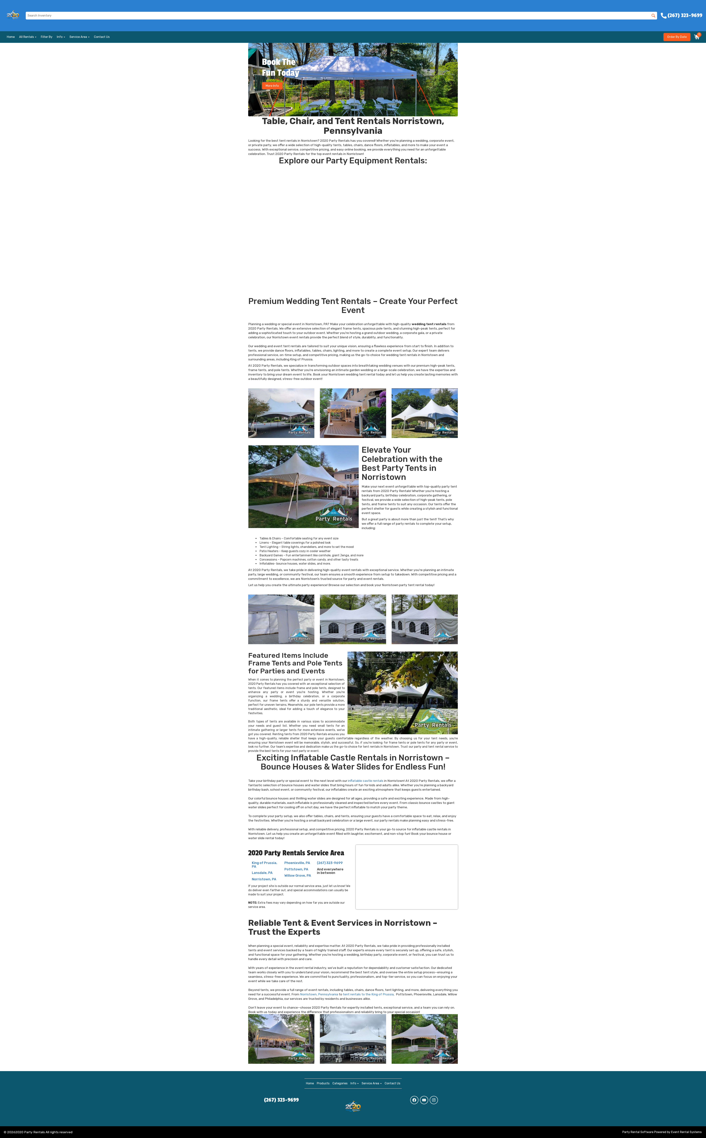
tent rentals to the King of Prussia (368, 994)
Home (11, 37)
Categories (339, 1083)
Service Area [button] (78, 37)
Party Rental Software (637, 1132)
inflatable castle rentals (365, 781)
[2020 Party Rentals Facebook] (414, 1100)
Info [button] (60, 37)
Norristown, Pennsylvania (319, 994)
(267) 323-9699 (330, 863)
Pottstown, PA (296, 869)
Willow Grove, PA (297, 876)
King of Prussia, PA (264, 865)
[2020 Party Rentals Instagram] (434, 1100)
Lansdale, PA (262, 873)
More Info (272, 85)
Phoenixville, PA (297, 863)
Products (323, 1083)
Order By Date (677, 37)
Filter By (46, 37)
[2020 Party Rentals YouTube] (424, 1100)
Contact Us (102, 37)
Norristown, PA (264, 879)
